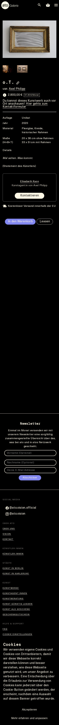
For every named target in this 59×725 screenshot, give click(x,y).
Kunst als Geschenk (16, 609)
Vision (7, 534)
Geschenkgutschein (16, 615)
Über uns (9, 529)
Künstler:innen (13, 554)
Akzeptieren (29, 709)
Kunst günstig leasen (18, 604)
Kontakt (8, 539)
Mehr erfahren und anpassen (29, 718)
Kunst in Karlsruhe (16, 574)
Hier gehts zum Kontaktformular (25, 105)
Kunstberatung (13, 599)
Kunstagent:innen (15, 593)
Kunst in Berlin (13, 568)
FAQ (5, 629)
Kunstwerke (11, 588)
